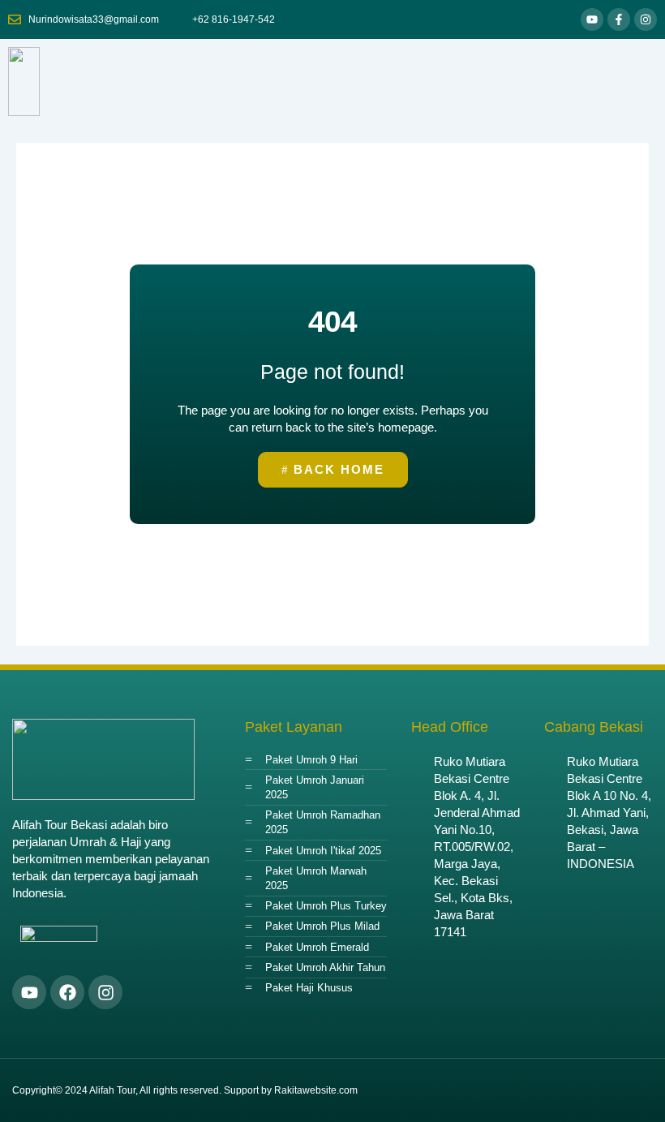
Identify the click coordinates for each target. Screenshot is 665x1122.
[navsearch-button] (636, 82)
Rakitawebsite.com (316, 1090)
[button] (585, 82)
